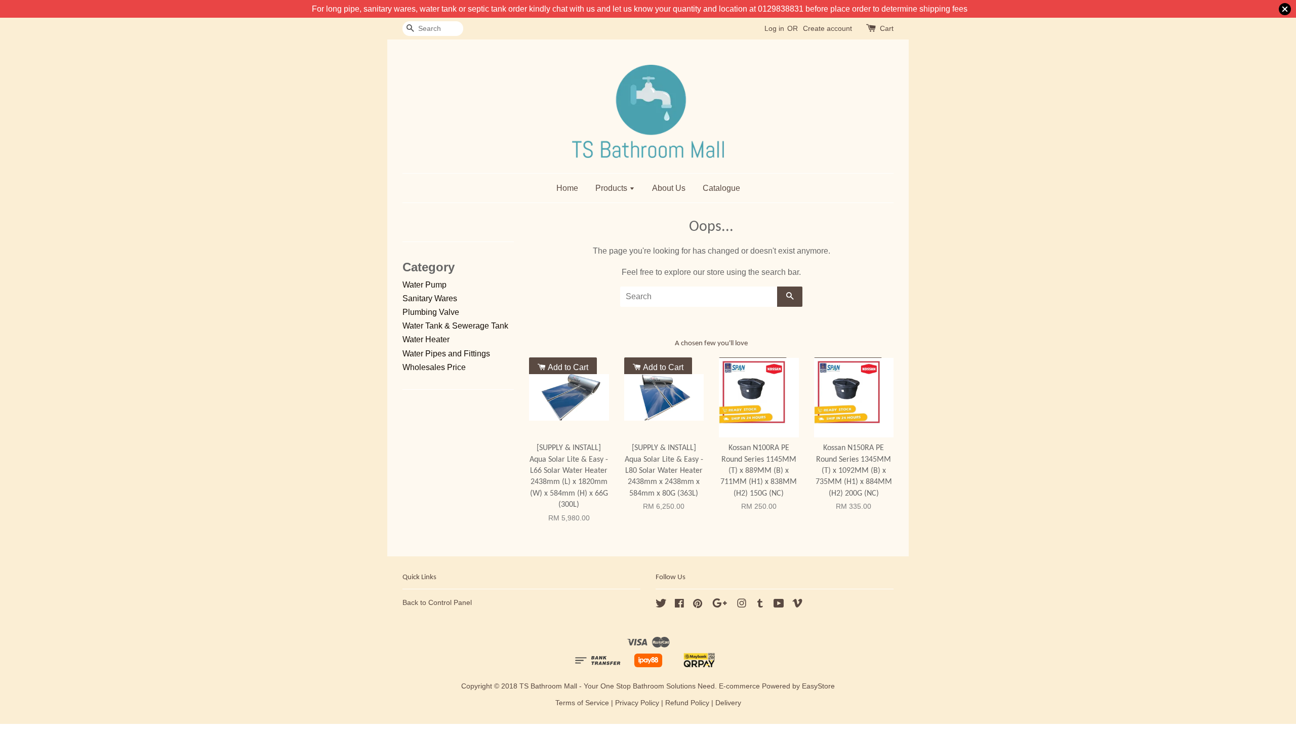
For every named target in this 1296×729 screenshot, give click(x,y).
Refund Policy (687, 703)
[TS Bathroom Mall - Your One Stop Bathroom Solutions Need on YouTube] (779, 605)
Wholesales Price (434, 367)
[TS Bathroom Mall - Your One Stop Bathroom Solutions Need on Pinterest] (697, 605)
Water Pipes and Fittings (446, 353)
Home (567, 188)
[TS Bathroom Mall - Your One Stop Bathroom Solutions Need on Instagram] (741, 605)
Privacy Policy (637, 703)
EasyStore (818, 686)
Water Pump (424, 284)
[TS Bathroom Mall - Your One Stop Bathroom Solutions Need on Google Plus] (719, 605)
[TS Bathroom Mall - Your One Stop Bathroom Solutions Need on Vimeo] (797, 605)
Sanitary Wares (429, 298)
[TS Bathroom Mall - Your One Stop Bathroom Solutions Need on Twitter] (661, 605)
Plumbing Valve (430, 312)
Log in (774, 28)
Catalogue (721, 188)
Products (612, 188)
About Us (668, 188)
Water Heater (426, 339)
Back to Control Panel (437, 602)
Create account (827, 28)
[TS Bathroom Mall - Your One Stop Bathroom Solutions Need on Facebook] (679, 605)
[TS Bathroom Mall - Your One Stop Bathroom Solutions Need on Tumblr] (760, 605)
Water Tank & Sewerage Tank (455, 325)
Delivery (728, 703)
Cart (887, 28)
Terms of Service (582, 703)
